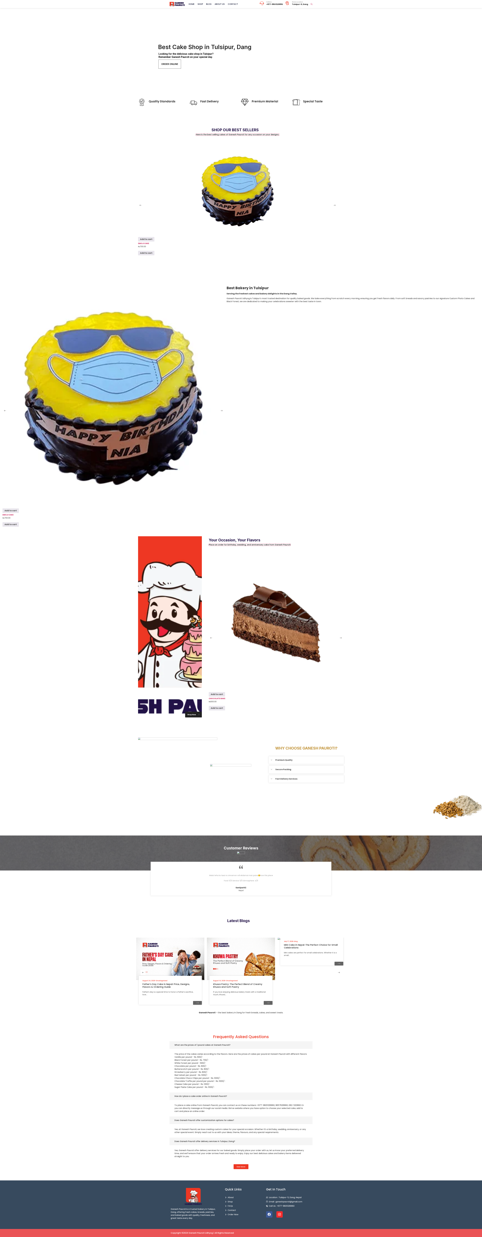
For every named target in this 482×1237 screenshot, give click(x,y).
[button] (237, 134)
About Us (220, 4)
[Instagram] (279, 1214)
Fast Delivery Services (286, 779)
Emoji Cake (143, 243)
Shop (200, 4)
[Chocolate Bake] (276, 623)
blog (296, 941)
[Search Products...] (312, 4)
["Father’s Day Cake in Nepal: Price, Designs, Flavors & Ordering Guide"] (197, 1003)
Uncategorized (161, 981)
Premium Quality (283, 760)
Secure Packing (283, 769)
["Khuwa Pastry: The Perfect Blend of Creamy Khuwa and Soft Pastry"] (268, 1003)
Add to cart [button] (146, 239)
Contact (233, 4)
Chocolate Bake (217, 698)
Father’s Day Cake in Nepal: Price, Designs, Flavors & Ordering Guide (166, 985)
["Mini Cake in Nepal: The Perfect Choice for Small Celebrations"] (339, 963)
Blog (209, 4)
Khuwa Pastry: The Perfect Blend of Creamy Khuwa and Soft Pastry (237, 985)
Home (191, 4)
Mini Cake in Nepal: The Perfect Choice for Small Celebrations (311, 946)
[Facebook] (269, 1214)
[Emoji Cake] (237, 190)
